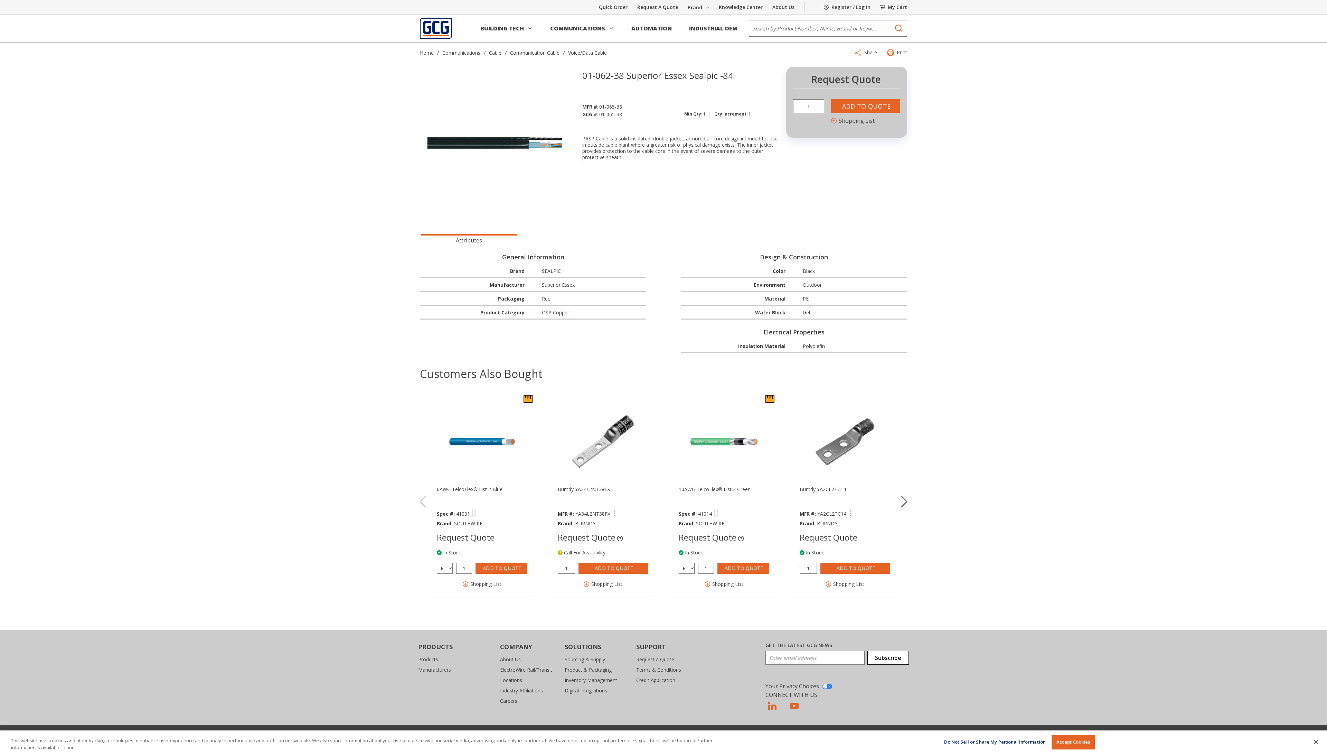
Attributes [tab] (469, 240)
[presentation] (469, 239)
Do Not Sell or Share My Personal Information (995, 742)
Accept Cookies (1073, 742)
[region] (663, 742)
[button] (507, 28)
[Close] (1316, 741)
